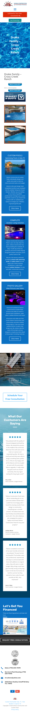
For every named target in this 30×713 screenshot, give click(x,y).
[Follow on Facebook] (12, 691)
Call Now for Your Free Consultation (15, 15)
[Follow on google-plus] (17, 691)
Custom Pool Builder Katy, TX (13, 702)
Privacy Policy (15, 709)
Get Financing (14, 20)
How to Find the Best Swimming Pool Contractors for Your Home (15, 359)
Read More (15, 380)
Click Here (15, 208)
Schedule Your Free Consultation (15, 397)
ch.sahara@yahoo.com (13, 678)
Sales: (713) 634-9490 (13, 668)
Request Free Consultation (15, 640)
